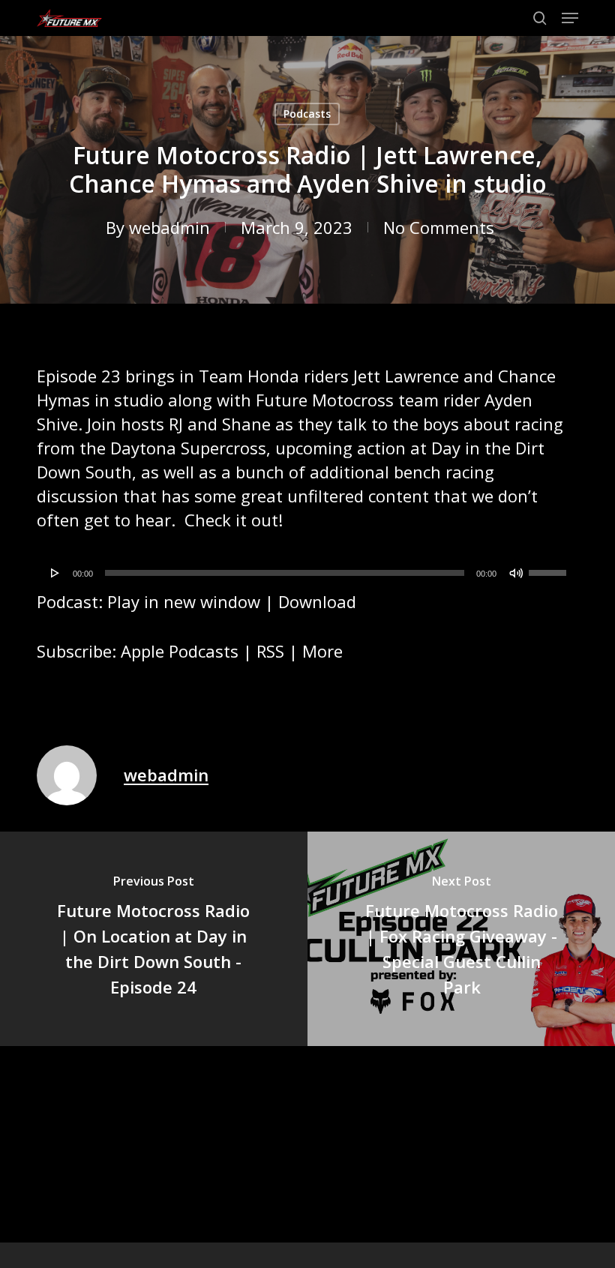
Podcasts (307, 113)
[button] (570, 17)
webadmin (169, 227)
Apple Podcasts (179, 651)
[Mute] (516, 572)
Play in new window (183, 601)
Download (317, 601)
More (322, 651)
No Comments (438, 227)
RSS (270, 651)
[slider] (550, 567)
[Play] (55, 572)
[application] (307, 572)
